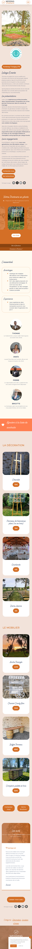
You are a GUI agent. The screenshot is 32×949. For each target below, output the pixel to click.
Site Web (16, 235)
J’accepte (13, 945)
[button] (8, 176)
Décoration (17, 919)
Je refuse (20, 945)
